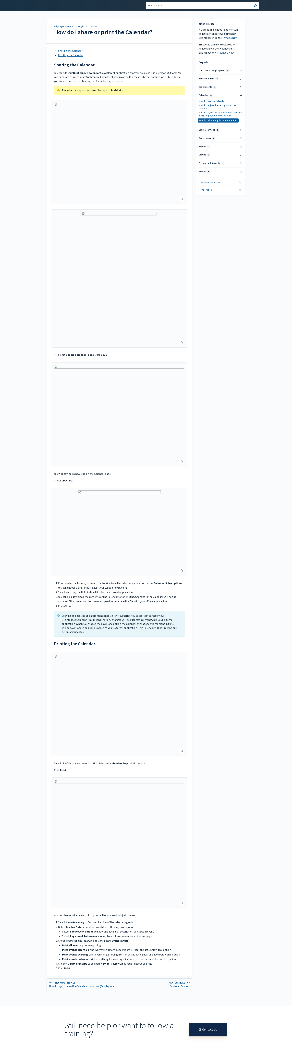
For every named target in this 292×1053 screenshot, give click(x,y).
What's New (230, 38)
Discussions (206, 138)
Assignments (207, 87)
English (81, 26)
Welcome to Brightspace (213, 70)
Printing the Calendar (70, 55)
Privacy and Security (211, 163)
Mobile (204, 171)
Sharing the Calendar (70, 51)
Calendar (92, 26)
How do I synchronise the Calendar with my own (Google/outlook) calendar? (220, 114)
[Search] (255, 6)
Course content (208, 130)
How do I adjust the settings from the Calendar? (217, 107)
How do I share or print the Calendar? (103, 32)
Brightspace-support (64, 26)
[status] (119, 90)
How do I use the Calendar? (212, 101)
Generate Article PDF (211, 182)
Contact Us (209, 1029)
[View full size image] (119, 152)
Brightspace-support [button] (45, 2)
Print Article (206, 190)
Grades (204, 146)
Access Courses (208, 78)
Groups (204, 154)
